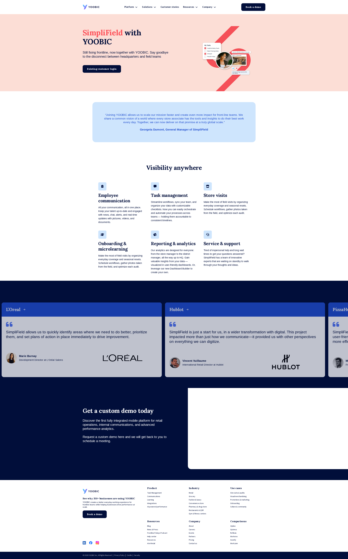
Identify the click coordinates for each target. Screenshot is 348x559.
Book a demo (253, 7)
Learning (150, 500)
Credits (129, 555)
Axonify (233, 540)
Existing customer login (102, 68)
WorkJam (234, 543)
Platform (129, 7)
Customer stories (170, 7)
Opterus (233, 529)
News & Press (152, 529)
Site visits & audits (237, 493)
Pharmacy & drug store (198, 506)
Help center (151, 536)
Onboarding (235, 503)
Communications (153, 496)
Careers (192, 529)
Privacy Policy (119, 555)
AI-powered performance (157, 506)
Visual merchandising (238, 496)
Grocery (192, 496)
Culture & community (238, 506)
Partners (192, 536)
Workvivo (234, 536)
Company (207, 7)
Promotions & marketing (239, 500)
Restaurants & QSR (196, 510)
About (191, 526)
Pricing (191, 540)
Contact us (193, 543)
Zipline (232, 526)
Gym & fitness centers (197, 513)
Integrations (152, 503)
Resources (188, 7)
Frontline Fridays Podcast (157, 533)
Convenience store (196, 503)
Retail (191, 493)
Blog (149, 526)
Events (191, 533)
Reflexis (233, 533)
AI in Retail (151, 543)
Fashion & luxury (195, 500)
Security (137, 555)
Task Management (154, 493)
